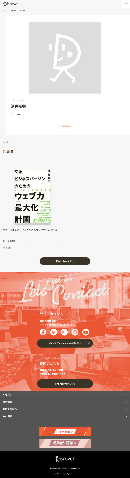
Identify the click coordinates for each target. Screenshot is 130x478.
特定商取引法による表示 (75, 468)
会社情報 (7, 416)
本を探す (7, 394)
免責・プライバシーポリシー (63, 468)
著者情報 (13, 10)
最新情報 (7, 402)
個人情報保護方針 (53, 468)
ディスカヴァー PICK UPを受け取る (65, 343)
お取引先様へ (10, 409)
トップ (5, 10)
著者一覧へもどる (65, 261)
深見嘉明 (22, 10)
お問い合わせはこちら (65, 383)
